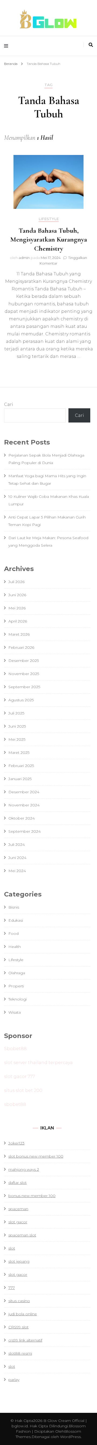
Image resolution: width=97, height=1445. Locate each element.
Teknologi (17, 999)
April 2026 (17, 621)
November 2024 (24, 805)
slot (11, 1248)
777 (11, 1287)
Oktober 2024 (21, 818)
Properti (16, 986)
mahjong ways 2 (23, 1169)
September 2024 (24, 831)
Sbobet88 (15, 1048)
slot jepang (18, 1261)
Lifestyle (49, 219)
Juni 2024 (17, 857)
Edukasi (15, 920)
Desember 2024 (23, 792)
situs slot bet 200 (23, 1090)
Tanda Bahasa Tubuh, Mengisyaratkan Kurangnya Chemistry (48, 239)
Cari (8, 404)
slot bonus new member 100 (35, 1156)
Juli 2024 (16, 844)
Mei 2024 (17, 870)
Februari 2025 (21, 765)
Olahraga (16, 972)
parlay (13, 1379)
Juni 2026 (17, 594)
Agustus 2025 (21, 700)
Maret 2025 (18, 752)
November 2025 (23, 673)
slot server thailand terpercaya (38, 1062)
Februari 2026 (21, 647)
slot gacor (17, 1274)
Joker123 (16, 1143)
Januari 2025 (20, 778)
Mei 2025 (16, 739)
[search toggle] (91, 45)
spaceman (18, 1208)
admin (24, 257)
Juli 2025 (16, 713)
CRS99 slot (18, 1327)
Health (14, 946)
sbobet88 (15, 1104)
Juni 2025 (17, 726)
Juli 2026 (16, 581)
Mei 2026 (17, 608)
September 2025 (24, 686)
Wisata (14, 1012)
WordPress (70, 1436)
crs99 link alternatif (25, 1340)
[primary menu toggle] (7, 46)
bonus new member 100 (32, 1195)
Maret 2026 (19, 634)
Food (13, 933)
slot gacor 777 (19, 1076)
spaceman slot (22, 1235)
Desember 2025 (23, 660)
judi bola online (22, 1313)
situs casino (19, 1300)
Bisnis (13, 907)
